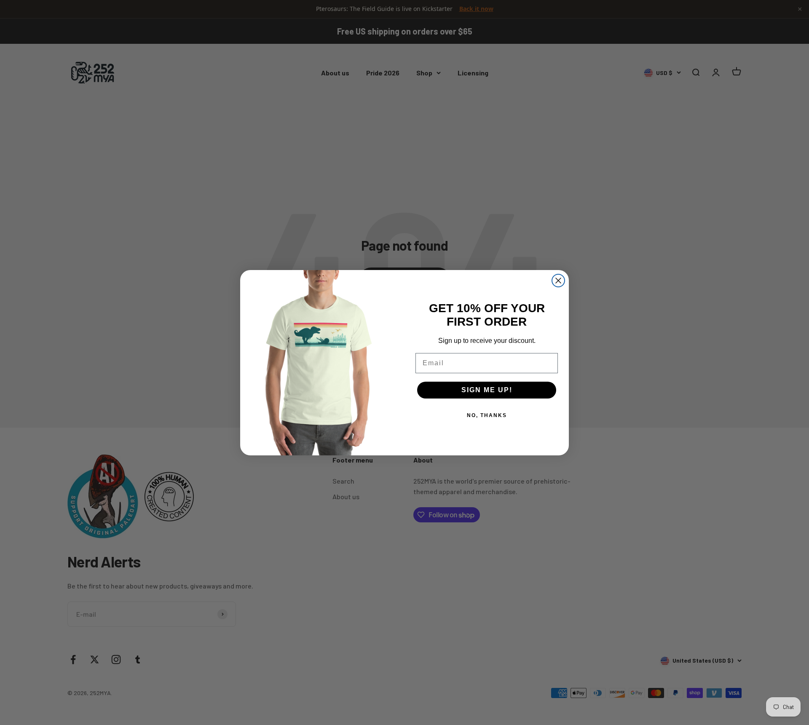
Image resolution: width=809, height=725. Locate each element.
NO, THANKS (487, 415)
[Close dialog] (558, 280)
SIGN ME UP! (486, 389)
